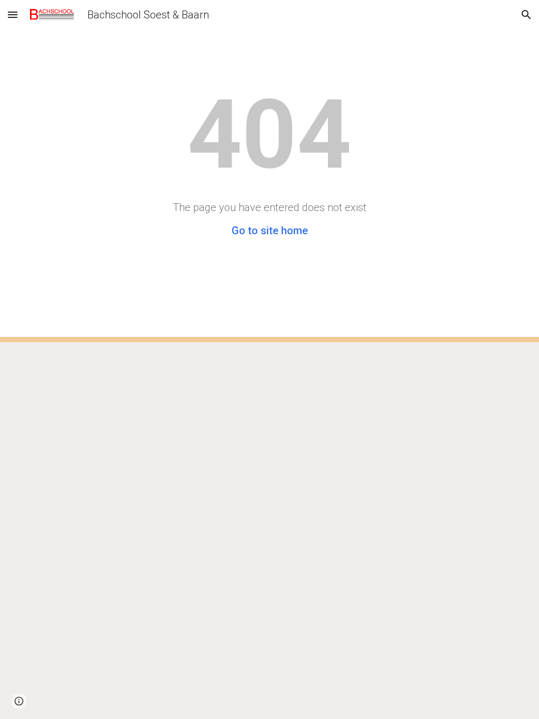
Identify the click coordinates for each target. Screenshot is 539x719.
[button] (12, 14)
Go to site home (270, 230)
